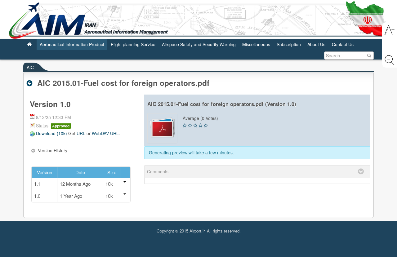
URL (81, 133)
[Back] (31, 83)
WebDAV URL (105, 133)
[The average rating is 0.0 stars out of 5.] (185, 125)
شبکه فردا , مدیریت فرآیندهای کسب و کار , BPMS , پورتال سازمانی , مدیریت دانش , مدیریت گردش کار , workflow (198, 236)
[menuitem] (29, 44)
